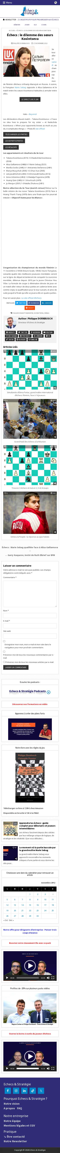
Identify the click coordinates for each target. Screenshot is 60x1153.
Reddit (31, 308)
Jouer (27, 25)
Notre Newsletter (15, 1141)
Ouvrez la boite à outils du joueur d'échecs (30, 1033)
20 (15, 910)
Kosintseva (39, 313)
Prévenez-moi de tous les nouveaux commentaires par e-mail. (28, 656)
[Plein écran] (52, 977)
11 (53, 899)
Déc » (11, 920)
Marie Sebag (20, 87)
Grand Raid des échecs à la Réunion (30, 441)
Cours (43, 25)
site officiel (40, 128)
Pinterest (26, 336)
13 (15, 905)
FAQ (19, 1108)
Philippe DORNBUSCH (21, 43)
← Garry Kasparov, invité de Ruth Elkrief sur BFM (30, 555)
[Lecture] (7, 977)
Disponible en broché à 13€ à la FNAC (21, 813)
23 (38, 910)
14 (22, 905)
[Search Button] (55, 2)
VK (49, 336)
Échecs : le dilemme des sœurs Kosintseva (30, 37)
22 (30, 910)
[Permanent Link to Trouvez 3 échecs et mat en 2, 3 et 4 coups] (30, 465)
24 (45, 910)
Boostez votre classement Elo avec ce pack (30, 943)
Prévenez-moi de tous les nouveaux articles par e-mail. (30, 662)
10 (45, 899)
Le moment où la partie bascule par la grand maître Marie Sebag (37, 849)
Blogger (21, 339)
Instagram (12, 336)
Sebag (46, 313)
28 (22, 916)
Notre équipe (12, 1121)
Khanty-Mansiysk (26, 313)
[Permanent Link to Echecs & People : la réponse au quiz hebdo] (30, 513)
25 (53, 910)
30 (38, 916)
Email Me (34, 339)
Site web (7, 631)
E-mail (6, 621)
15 (30, 905)
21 (22, 910)
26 (7, 916)
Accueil (12, 30)
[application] (30, 966)
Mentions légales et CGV (19, 1125)
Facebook (34, 303)
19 (7, 910)
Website (11, 332)
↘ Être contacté (14, 1136)
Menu (9, 2)
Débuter (17, 25)
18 (53, 905)
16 (38, 905)
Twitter (22, 303)
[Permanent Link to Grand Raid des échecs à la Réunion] (30, 419)
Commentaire (9, 577)
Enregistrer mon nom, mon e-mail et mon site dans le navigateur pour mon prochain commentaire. (28, 646)
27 (15, 916)
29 (30, 916)
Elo (35, 25)
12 (7, 905)
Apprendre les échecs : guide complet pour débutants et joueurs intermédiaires (37, 825)
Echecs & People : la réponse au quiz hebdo (30, 536)
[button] (30, 966)
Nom (6, 610)
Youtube (49, 332)
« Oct (5, 920)
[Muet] (48, 977)
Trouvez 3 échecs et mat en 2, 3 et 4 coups (30, 488)
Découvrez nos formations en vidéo (29, 704)
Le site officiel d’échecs (32, 298)
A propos (9, 1108)
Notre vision (12, 1103)
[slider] (28, 978)
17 (45, 905)
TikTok (11, 339)
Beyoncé (33, 114)
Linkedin (48, 303)
